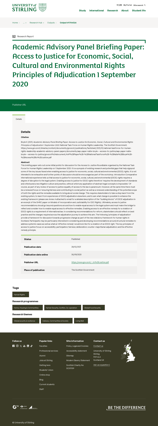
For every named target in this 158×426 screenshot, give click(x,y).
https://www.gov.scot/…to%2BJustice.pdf (90, 262)
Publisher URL (19, 104)
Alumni (42, 355)
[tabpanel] (79, 201)
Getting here (44, 365)
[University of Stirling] (29, 7)
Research (112, 10)
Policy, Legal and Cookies (77, 346)
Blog (41, 379)
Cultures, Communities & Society (55, 321)
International (96, 10)
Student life (139, 10)
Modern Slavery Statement (78, 360)
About (125, 10)
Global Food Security (92, 308)
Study (82, 10)
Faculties (43, 346)
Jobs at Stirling (45, 360)
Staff (41, 389)
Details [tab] (19, 119)
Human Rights (19, 295)
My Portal (127, 5)
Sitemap (70, 355)
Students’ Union (46, 370)
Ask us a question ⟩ (101, 365)
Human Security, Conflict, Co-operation (61, 308)
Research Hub (36, 22)
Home (15, 22)
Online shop (44, 375)
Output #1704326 (68, 22)
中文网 (119, 5)
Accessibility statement (76, 351)
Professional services (48, 351)
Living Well (80, 321)
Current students (46, 384)
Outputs (51, 22)
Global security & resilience (24, 321)
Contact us (98, 346)
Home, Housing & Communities (26, 308)
